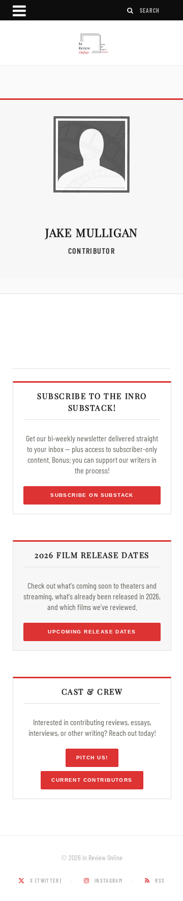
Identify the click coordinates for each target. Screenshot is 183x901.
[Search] (130, 10)
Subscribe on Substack (92, 495)
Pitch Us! (92, 757)
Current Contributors (91, 780)
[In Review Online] (91, 44)
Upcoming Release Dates (92, 631)
